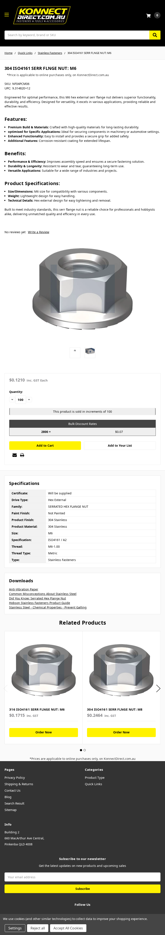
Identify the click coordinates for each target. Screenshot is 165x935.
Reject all (38, 928)
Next (158, 688)
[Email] (14, 455)
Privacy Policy (15, 777)
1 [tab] (81, 750)
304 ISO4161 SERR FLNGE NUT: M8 (115, 709)
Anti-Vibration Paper (23, 589)
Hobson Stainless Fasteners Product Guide (39, 603)
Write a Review (38, 232)
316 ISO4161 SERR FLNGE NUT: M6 (37, 709)
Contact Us (12, 790)
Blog (8, 797)
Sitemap (11, 810)
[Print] (22, 455)
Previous (5, 688)
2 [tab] (85, 750)
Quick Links (93, 784)
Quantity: (16, 392)
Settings (15, 928)
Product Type (94, 777)
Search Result (14, 803)
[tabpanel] (43, 687)
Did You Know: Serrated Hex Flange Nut (37, 598)
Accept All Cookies (68, 928)
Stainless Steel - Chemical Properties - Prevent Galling (48, 607)
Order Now (43, 732)
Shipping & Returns (19, 784)
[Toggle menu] (6, 14)
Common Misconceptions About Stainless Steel (42, 594)
